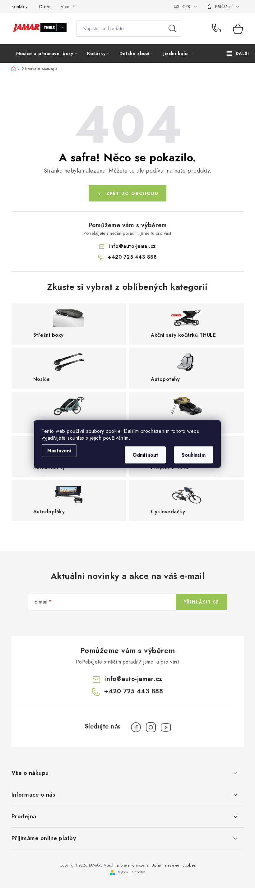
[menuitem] (47, 53)
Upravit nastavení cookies (173, 865)
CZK (186, 6)
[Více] (237, 53)
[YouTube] (166, 727)
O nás (45, 6)
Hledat (172, 29)
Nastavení (59, 450)
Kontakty (20, 6)
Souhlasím (194, 455)
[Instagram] (151, 727)
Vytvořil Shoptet (131, 872)
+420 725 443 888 (218, 28)
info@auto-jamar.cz (132, 246)
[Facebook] (136, 727)
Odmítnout (145, 455)
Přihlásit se (201, 602)
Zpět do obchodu (132, 193)
